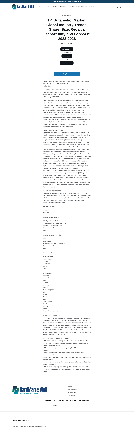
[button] (47, 7)
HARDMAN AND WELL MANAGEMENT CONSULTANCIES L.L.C (31, 426)
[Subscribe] (80, 405)
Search (70, 386)
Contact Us (71, 395)
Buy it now (67, 74)
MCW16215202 (67, 63)
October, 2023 (66, 49)
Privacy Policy (72, 389)
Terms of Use (72, 392)
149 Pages (66, 56)
